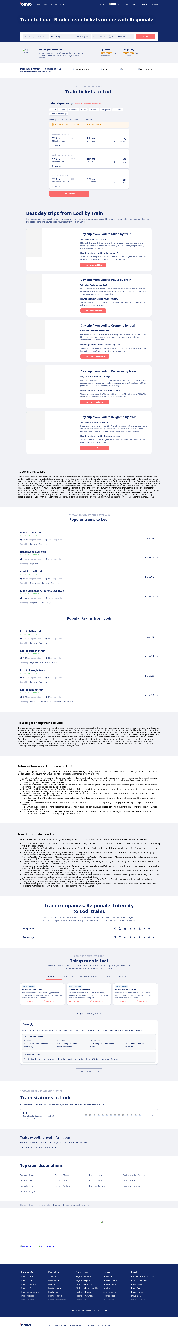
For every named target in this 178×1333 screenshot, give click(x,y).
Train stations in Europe (142, 1276)
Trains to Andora (62, 1186)
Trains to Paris (28, 1280)
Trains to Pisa (61, 1180)
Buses (45, 4)
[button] (83, 36)
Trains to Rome (28, 1276)
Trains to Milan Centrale (134, 1175)
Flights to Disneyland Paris (88, 1288)
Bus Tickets (53, 1272)
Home (23, 1205)
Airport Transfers (139, 1280)
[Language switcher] (114, 4)
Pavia (83, 109)
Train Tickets (27, 1272)
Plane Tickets (82, 1272)
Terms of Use (60, 1325)
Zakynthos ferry (111, 1292)
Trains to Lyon (26, 1180)
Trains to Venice (28, 1284)
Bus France (53, 1280)
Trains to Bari (129, 1180)
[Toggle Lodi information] (153, 1115)
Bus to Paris (54, 1292)
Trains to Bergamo (28, 1191)
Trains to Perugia (97, 1175)
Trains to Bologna (97, 1186)
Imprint (46, 1325)
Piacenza (73, 109)
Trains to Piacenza (131, 1186)
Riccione (117, 109)
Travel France (137, 1292)
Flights (54, 4)
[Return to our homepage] (28, 4)
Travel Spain (136, 1288)
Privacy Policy (76, 1325)
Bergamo (105, 109)
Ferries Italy (109, 1288)
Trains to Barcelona (30, 1292)
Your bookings (130, 4)
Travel (134, 1272)
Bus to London (55, 1288)
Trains (38, 4)
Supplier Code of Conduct (98, 1325)
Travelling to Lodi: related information (38, 1147)
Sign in (155, 4)
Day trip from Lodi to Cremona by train (108, 325)
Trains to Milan (96, 1180)
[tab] (54, 977)
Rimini (62, 109)
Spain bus (53, 1276)
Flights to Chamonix (85, 1276)
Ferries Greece (110, 1276)
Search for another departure (87, 103)
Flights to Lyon (83, 1280)
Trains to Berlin (28, 1288)
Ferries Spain (109, 1284)
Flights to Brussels (84, 1284)
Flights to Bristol (83, 1292)
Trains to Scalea (27, 1175)
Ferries (62, 4)
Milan (53, 109)
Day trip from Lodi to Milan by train (106, 234)
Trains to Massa (62, 1175)
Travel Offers (137, 1284)
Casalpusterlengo (59, 113)
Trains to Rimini (27, 1186)
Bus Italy (52, 1284)
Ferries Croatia (110, 1280)
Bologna (94, 109)
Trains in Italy (44, 1205)
